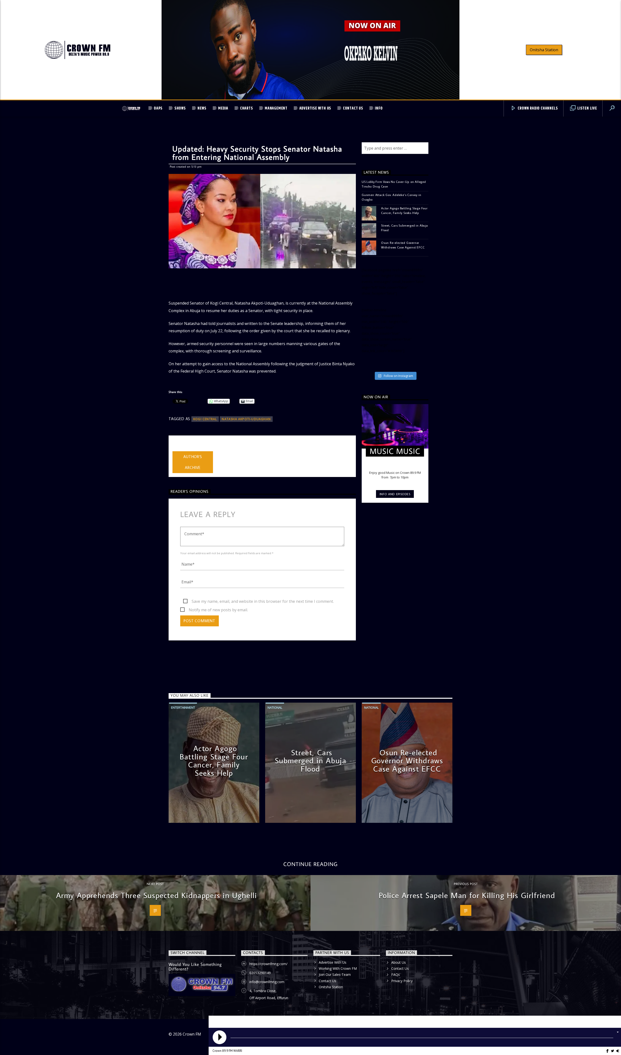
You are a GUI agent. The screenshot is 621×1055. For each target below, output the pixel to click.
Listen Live (586, 108)
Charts (246, 108)
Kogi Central (205, 419)
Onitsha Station (544, 49)
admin (177, 448)
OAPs (158, 108)
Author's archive (192, 462)
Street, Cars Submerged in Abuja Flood (404, 227)
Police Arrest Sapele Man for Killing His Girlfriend (467, 895)
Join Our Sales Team (335, 974)
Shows (180, 108)
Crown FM (192, 1034)
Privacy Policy (402, 980)
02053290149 (260, 972)
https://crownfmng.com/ (268, 963)
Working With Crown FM (338, 968)
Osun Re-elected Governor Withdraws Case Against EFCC (403, 245)
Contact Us (353, 108)
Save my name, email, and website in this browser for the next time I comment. (263, 601)
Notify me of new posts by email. (218, 610)
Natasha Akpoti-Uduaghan (246, 419)
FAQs (395, 974)
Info (379, 108)
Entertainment (183, 707)
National (275, 707)
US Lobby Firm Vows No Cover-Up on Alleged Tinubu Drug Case (394, 184)
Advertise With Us (315, 108)
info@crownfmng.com (266, 981)
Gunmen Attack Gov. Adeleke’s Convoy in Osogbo (391, 197)
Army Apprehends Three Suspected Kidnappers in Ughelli (156, 895)
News (201, 108)
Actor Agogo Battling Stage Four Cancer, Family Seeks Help (404, 210)
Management (276, 108)
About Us (398, 962)
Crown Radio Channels (537, 108)
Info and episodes (395, 494)
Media (223, 108)
